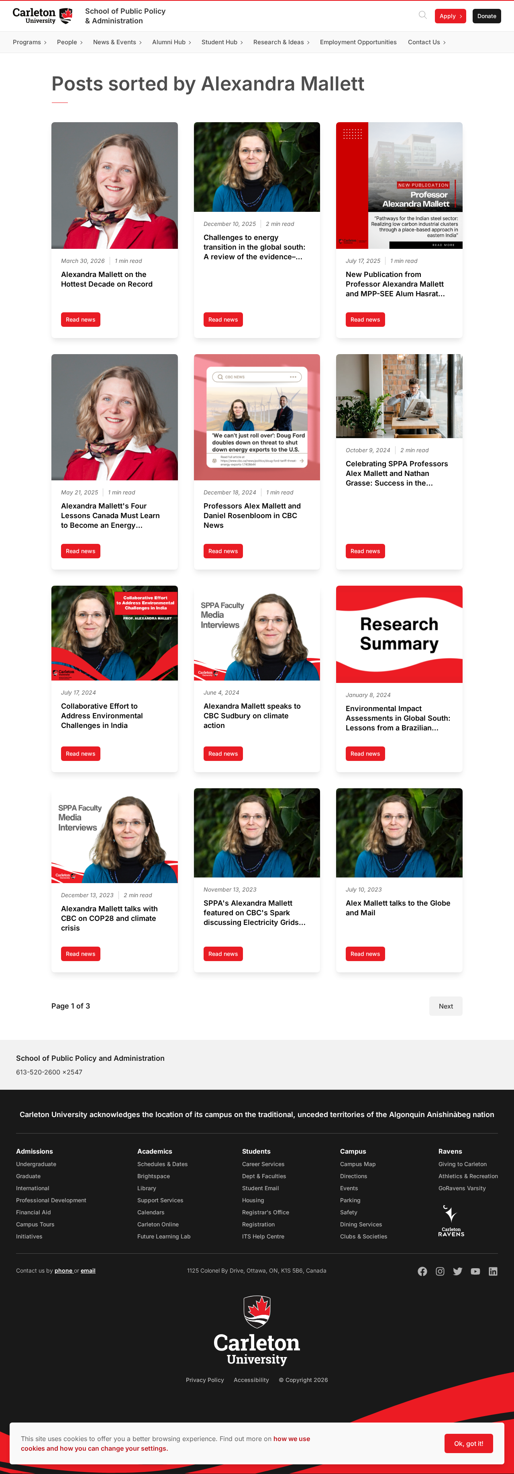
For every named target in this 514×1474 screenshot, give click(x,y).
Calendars (151, 1212)
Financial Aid (33, 1212)
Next (446, 1006)
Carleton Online (158, 1224)
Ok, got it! (468, 1443)
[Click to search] (423, 16)
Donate (486, 15)
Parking (350, 1200)
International (32, 1188)
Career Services (263, 1163)
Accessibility (251, 1379)
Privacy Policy (205, 1379)
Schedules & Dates (162, 1163)
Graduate (28, 1176)
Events (349, 1188)
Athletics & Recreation (468, 1176)
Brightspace (153, 1176)
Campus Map (358, 1163)
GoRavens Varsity (462, 1188)
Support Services (160, 1200)
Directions (353, 1176)
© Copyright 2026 (303, 1379)
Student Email (260, 1188)
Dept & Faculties (264, 1176)
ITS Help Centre (263, 1236)
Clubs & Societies (364, 1236)
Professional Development (51, 1200)
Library (146, 1188)
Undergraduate (36, 1163)
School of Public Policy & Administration (125, 16)
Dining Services (361, 1224)
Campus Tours (35, 1224)
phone (64, 1270)
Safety (348, 1212)
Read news (83, 321)
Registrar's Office (265, 1212)
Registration (258, 1224)
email (88, 1270)
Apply (448, 15)
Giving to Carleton (463, 1163)
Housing (253, 1200)
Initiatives (29, 1236)
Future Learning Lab (164, 1236)
